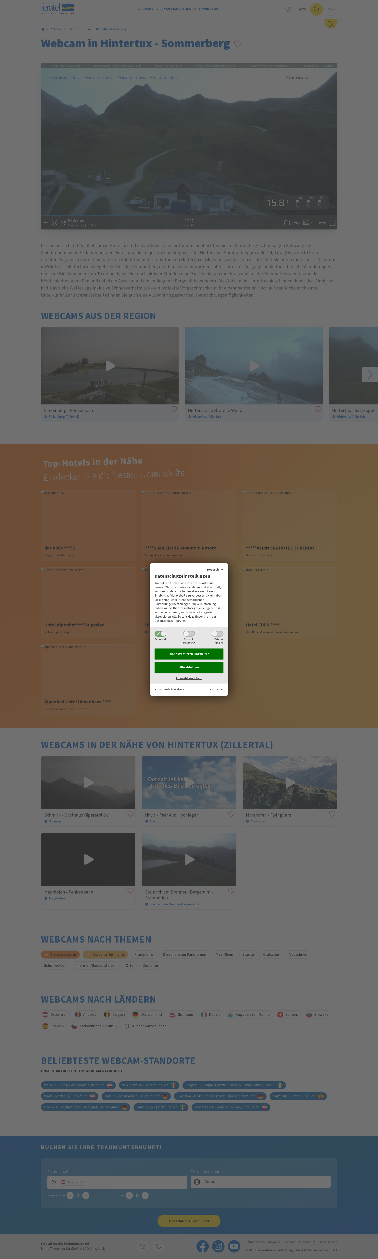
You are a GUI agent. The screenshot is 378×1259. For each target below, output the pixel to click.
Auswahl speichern (189, 678)
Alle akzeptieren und (189, 654)
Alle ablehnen (189, 667)
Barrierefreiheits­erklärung (170, 689)
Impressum (216, 689)
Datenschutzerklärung (170, 621)
